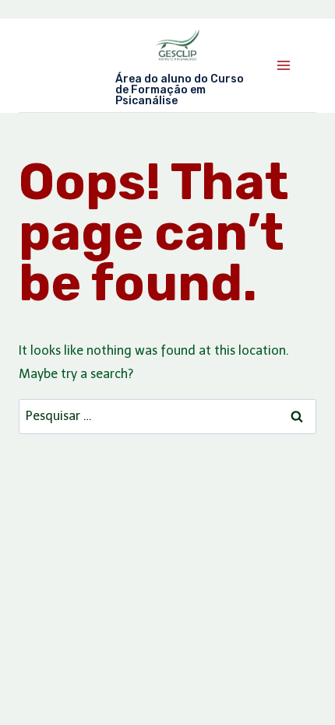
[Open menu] (283, 65)
